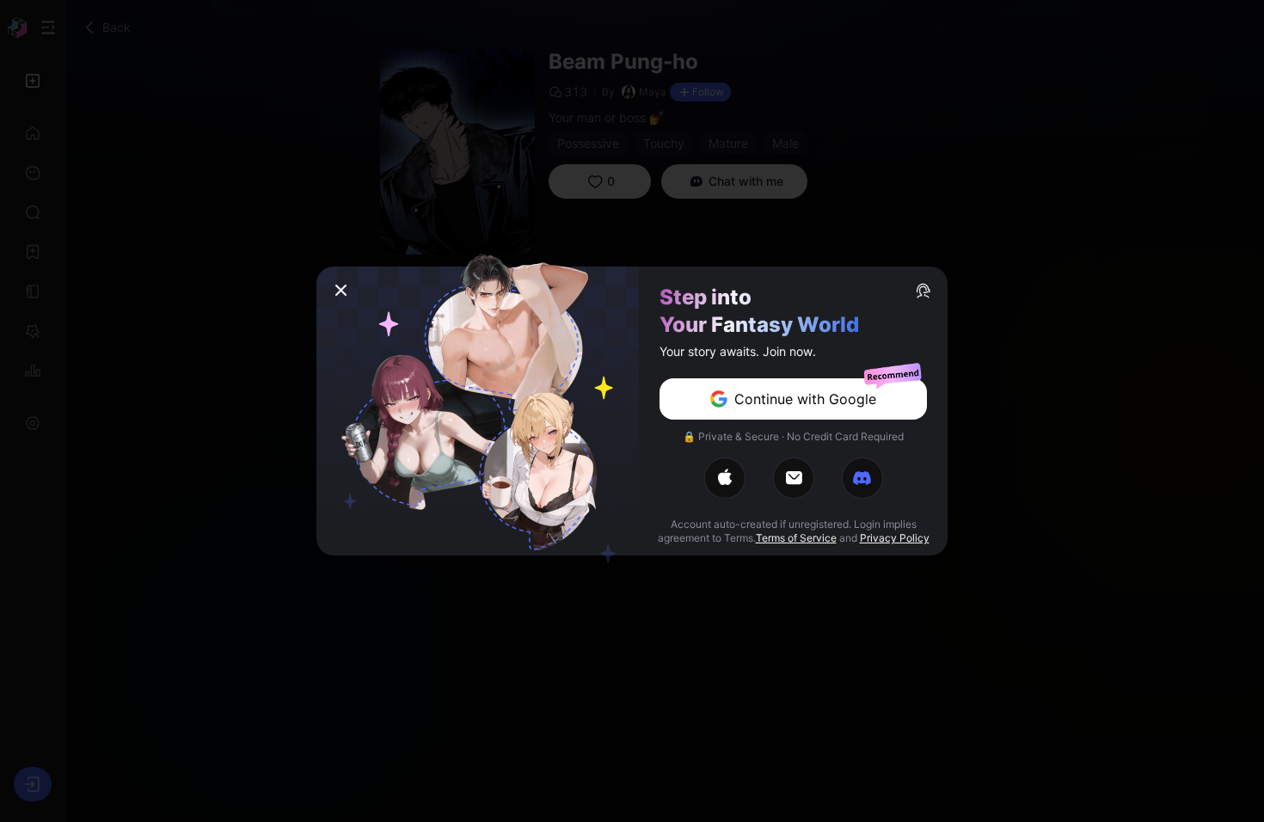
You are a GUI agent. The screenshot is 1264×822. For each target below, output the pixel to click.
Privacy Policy (895, 537)
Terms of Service (796, 537)
